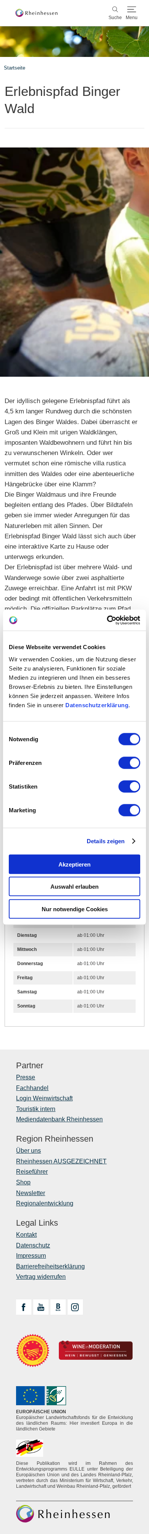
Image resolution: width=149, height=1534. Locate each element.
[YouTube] (41, 1307)
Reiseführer (32, 1171)
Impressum (31, 1255)
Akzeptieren (74, 864)
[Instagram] (75, 1307)
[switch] (129, 762)
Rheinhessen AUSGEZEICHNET (61, 1161)
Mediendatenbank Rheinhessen (59, 1119)
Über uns (28, 1150)
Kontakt (26, 1234)
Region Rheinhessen (54, 1139)
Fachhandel (32, 1088)
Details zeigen (106, 841)
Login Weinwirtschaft (44, 1098)
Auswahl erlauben (74, 886)
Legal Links (37, 1223)
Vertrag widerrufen (41, 1276)
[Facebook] (23, 1307)
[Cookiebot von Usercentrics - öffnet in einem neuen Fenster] (107, 620)
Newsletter (30, 1193)
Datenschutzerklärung (96, 704)
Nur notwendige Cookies (75, 908)
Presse (25, 1077)
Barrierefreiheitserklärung (50, 1266)
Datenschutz (33, 1245)
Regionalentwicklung (44, 1203)
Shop (23, 1182)
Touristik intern (35, 1109)
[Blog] (58, 1307)
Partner (29, 1065)
